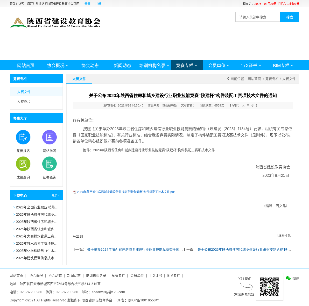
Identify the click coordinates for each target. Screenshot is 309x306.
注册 (98, 3)
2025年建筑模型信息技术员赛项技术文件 (47, 257)
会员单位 (216, 65)
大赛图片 (24, 101)
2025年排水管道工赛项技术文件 (40, 243)
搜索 (289, 16)
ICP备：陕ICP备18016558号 (137, 300)
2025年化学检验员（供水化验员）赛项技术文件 (52, 250)
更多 (54, 195)
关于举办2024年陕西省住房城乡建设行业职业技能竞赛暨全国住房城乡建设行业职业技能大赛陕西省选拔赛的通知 (172, 249)
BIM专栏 (281, 65)
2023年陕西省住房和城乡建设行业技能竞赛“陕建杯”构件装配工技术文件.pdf (126, 192)
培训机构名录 (152, 65)
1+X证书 (249, 65)
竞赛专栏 (184, 65)
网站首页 (26, 65)
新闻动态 (122, 65)
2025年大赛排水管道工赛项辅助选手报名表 (48, 236)
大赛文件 (24, 91)
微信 (296, 278)
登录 (87, 3)
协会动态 (90, 65)
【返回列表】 (284, 235)
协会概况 (55, 65)
